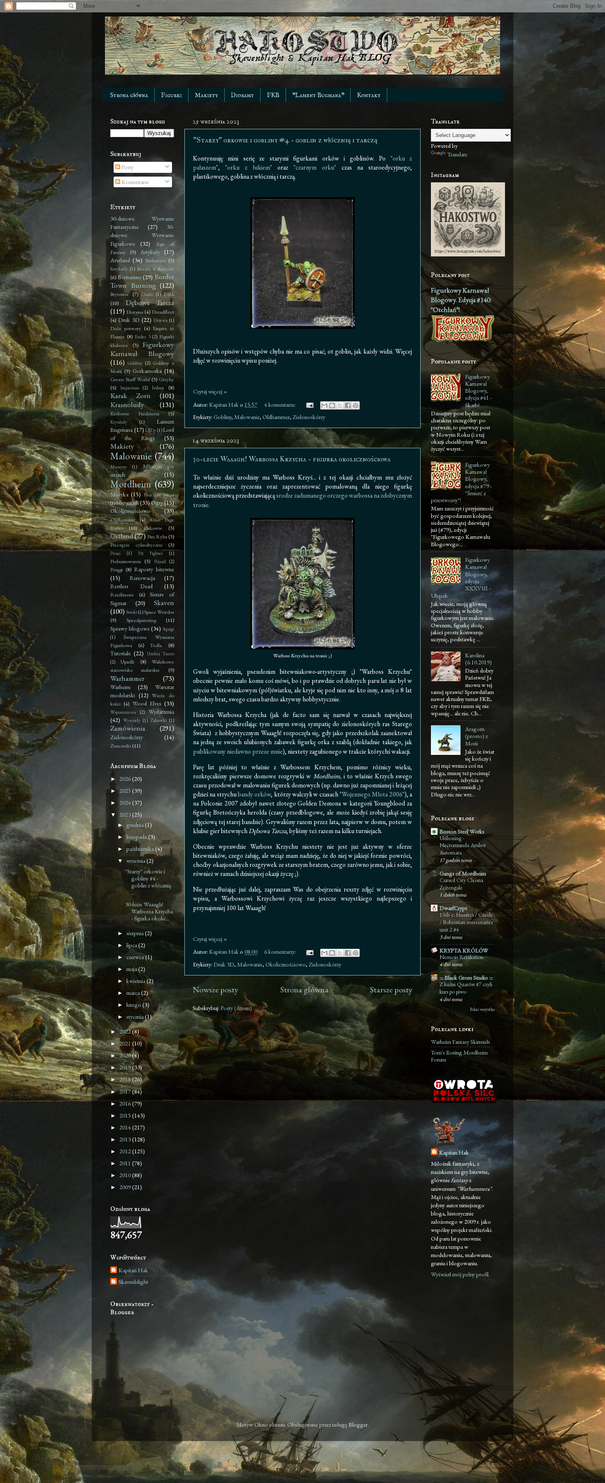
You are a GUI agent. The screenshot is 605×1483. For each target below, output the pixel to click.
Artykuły (150, 252)
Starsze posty (391, 989)
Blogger (358, 1424)
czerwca (135, 957)
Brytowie (119, 294)
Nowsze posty (215, 989)
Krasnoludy (127, 404)
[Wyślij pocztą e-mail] (324, 405)
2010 (125, 1175)
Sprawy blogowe (130, 628)
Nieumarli (127, 502)
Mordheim (130, 484)
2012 (125, 1151)
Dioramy (242, 95)
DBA (169, 294)
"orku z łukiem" (248, 167)
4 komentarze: (280, 404)
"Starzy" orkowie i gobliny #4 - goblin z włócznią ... (148, 881)
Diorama (134, 311)
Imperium (130, 387)
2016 (125, 1103)
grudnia (135, 825)
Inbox (158, 387)
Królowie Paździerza (134, 413)
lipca (132, 945)
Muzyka (119, 494)
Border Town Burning (142, 281)
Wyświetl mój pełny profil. (460, 1274)
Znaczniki (120, 745)
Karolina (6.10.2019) (478, 658)
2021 (125, 1043)
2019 (125, 1067)
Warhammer (127, 678)
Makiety (206, 95)
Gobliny (222, 417)
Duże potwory (125, 328)
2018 (125, 1079)
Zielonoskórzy (309, 417)
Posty (127, 167)
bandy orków (254, 794)
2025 (125, 790)
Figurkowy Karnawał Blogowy (142, 349)
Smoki (131, 612)
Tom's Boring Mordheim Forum (459, 1055)
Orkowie (153, 527)
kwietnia (136, 981)
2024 (125, 802)
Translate (457, 154)
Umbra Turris (160, 653)
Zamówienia (127, 728)
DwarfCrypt (453, 908)
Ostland (121, 535)
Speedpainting (141, 620)
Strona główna (129, 95)
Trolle (156, 645)
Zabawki (158, 720)
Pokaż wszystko (482, 1009)
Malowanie (247, 417)
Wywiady (131, 720)
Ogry (157, 502)
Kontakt (369, 95)
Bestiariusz (129, 277)
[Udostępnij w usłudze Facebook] (348, 405)
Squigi (168, 629)
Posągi (116, 569)
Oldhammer (276, 417)
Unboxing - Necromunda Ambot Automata (463, 845)
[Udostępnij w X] (340, 405)
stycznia (135, 1016)
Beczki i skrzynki (155, 268)
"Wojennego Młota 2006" (372, 794)
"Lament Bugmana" (318, 95)
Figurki (171, 95)
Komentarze (134, 182)
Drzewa (161, 320)
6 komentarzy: (280, 951)
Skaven (164, 602)
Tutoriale (120, 653)
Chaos (147, 294)
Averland (120, 260)
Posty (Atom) (236, 1008)
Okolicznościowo (285, 964)
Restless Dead (131, 586)
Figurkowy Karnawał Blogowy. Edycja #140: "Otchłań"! (461, 300)
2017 (125, 1091)
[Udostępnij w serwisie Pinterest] (355, 405)
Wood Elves (147, 703)
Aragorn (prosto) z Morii (476, 736)
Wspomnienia (123, 712)
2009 (125, 1187)
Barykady (119, 268)
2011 (125, 1163)
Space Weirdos (159, 611)
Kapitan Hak (133, 1270)
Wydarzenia (161, 711)
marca (133, 992)
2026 (125, 778)
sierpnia (135, 933)
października (140, 848)
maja (132, 969)
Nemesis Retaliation (462, 957)
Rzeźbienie (122, 594)
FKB (273, 95)
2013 (125, 1139)
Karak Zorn (130, 395)
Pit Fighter (150, 553)
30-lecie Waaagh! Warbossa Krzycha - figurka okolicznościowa (292, 459)
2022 (125, 1031)
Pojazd (160, 561)
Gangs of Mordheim (463, 873)
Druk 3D (224, 964)
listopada (137, 836)
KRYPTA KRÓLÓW (464, 950)
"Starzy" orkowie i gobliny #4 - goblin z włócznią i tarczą (285, 140)
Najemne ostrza (159, 494)
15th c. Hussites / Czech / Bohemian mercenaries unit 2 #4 (466, 922)
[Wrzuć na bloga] (332, 405)
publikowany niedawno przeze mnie (238, 751)
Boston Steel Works (462, 831)
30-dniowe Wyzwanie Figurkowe (142, 235)
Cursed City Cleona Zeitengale (461, 883)
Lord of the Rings (142, 434)
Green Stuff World (130, 379)
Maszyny (118, 466)
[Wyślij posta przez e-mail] (309, 404)
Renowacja (142, 578)
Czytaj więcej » (210, 391)
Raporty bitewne (154, 569)
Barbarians (155, 260)
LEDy (150, 430)
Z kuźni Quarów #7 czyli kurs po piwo (466, 987)
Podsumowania (125, 561)
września (136, 860)
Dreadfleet (163, 311)
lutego (134, 1004)
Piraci (115, 553)
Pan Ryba (157, 536)
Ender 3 (143, 336)
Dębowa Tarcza (150, 302)
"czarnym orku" (314, 167)
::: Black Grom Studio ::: (466, 977)
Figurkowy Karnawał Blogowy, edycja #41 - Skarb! (478, 390)
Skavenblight (133, 1281)
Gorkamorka (147, 371)
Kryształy (118, 422)
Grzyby (166, 379)
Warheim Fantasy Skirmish (460, 1041)
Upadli (127, 661)
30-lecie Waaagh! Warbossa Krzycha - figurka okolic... (149, 911)
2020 (125, 1055)
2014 (125, 1127)
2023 (125, 814)
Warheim (120, 687)
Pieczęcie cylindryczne (136, 544)
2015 (125, 1115)
